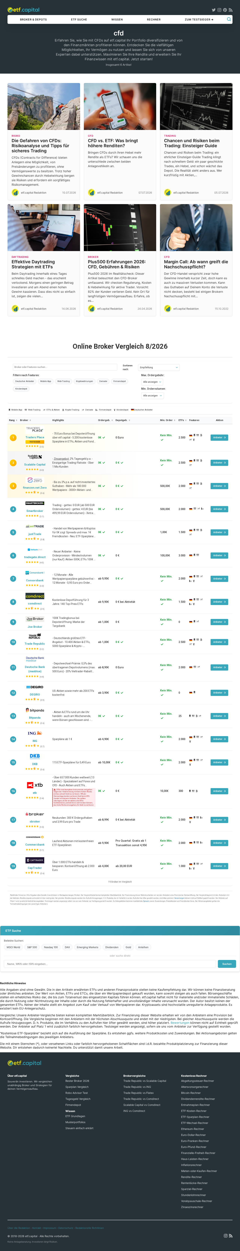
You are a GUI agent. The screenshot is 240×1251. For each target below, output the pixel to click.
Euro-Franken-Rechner (195, 1140)
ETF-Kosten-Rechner (193, 1110)
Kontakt (36, 1227)
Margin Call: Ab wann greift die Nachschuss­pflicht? (196, 264)
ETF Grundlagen (75, 1116)
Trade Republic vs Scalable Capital (144, 1080)
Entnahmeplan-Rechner (195, 1104)
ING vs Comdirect (134, 1110)
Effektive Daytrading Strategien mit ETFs (33, 264)
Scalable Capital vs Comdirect (141, 1104)
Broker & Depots (33, 19)
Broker (93, 256)
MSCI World (13, 947)
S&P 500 (32, 947)
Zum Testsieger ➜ (199, 19)
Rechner (154, 19)
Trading (170, 135)
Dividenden (111, 947)
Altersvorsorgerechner (194, 1086)
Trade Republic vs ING (137, 1086)
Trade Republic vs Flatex (138, 1092)
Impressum (49, 1227)
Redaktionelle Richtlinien (89, 1227)
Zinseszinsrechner (192, 1207)
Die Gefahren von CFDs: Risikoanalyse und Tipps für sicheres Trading (40, 145)
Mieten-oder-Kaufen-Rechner (199, 1171)
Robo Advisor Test (76, 1092)
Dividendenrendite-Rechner (198, 1098)
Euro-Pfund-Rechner (193, 1146)
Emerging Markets (87, 947)
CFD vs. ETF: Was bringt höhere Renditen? (113, 143)
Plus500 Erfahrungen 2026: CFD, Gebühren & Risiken (117, 264)
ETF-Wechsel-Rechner (194, 1122)
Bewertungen (180, 1023)
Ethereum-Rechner (192, 1128)
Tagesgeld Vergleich (77, 1098)
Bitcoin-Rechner (191, 1092)
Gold (128, 947)
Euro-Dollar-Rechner (193, 1134)
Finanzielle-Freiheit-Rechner (198, 1152)
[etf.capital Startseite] (23, 10)
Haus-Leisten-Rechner (194, 1158)
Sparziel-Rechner (191, 1189)
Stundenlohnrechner (193, 1195)
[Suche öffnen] (229, 19)
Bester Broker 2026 (77, 1080)
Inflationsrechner (191, 1164)
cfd (90, 135)
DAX (67, 947)
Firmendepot (73, 1104)
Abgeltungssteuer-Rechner (197, 1080)
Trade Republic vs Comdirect (141, 1098)
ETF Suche (79, 19)
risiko (16, 135)
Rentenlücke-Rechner (194, 1183)
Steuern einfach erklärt (79, 1128)
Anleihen (143, 947)
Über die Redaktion (19, 1227)
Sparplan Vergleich (76, 1086)
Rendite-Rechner (191, 1177)
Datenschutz (65, 1227)
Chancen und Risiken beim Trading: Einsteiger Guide (192, 143)
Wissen (117, 19)
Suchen (227, 963)
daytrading (20, 256)
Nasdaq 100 (51, 947)
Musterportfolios (75, 1122)
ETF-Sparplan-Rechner (195, 1116)
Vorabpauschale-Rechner (196, 1201)
